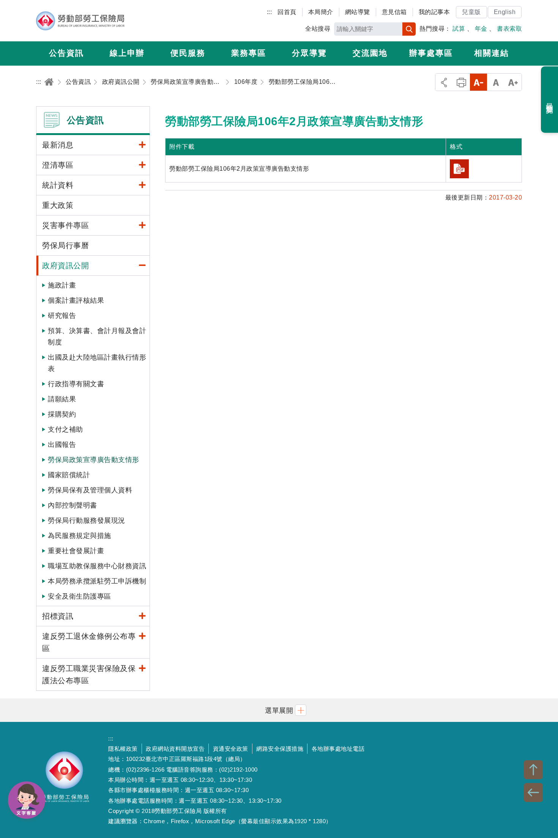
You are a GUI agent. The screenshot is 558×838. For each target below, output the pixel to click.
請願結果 (62, 399)
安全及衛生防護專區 (79, 596)
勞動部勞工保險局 (80, 20)
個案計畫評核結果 (76, 300)
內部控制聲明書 (72, 505)
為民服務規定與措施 (79, 535)
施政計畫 (62, 285)
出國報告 (62, 444)
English (505, 12)
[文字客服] (27, 800)
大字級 (513, 82)
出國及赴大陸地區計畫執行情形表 (97, 363)
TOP (533, 769)
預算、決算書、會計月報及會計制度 (97, 336)
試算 (458, 28)
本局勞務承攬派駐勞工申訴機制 (97, 581)
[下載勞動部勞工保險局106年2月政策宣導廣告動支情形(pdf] (459, 168)
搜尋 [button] (409, 29)
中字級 (495, 82)
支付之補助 (65, 429)
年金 (481, 28)
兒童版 (471, 12)
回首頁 (286, 12)
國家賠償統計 (69, 475)
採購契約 (62, 414)
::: (269, 12)
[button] (279, 710)
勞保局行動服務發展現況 (86, 520)
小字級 (478, 82)
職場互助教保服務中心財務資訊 (97, 566)
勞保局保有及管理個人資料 (90, 490)
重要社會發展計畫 (76, 551)
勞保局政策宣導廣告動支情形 (93, 460)
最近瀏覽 (550, 99)
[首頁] (49, 81)
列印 (461, 82)
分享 (443, 82)
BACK (533, 792)
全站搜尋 (317, 28)
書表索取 (509, 28)
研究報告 (62, 315)
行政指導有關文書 (76, 384)
